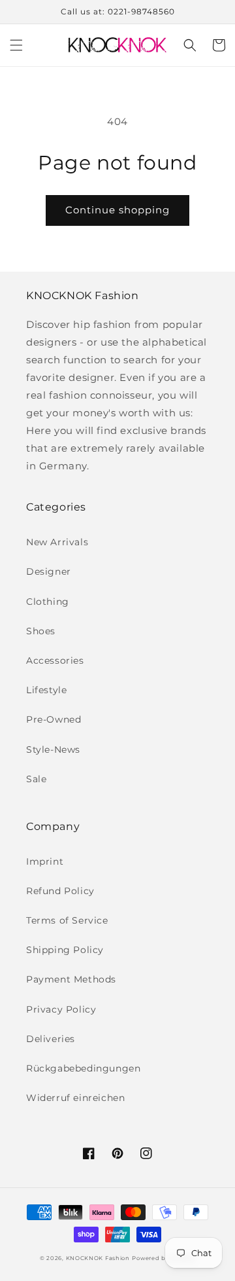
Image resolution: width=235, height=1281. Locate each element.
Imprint (44, 861)
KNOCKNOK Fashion (98, 1258)
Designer (48, 571)
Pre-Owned (53, 719)
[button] (16, 45)
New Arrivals (57, 542)
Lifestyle (46, 690)
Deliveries (50, 1039)
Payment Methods (71, 979)
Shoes (40, 631)
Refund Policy (60, 891)
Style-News (53, 749)
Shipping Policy (65, 950)
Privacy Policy (61, 1009)
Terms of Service (67, 920)
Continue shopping (117, 210)
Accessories (55, 660)
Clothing (47, 601)
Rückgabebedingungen (83, 1068)
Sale (36, 779)
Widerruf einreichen (75, 1098)
